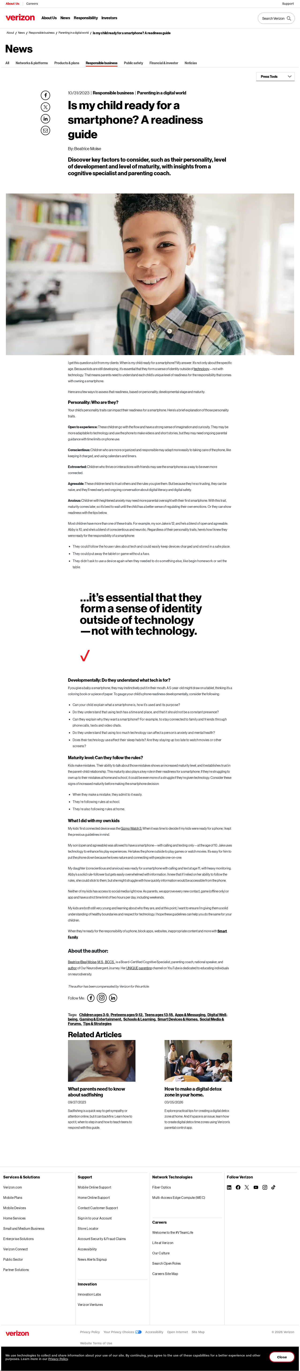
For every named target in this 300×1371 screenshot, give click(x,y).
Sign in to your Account (95, 1218)
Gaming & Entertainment (100, 1019)
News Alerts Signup (92, 1259)
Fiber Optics (161, 1187)
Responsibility (86, 17)
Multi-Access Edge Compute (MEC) (178, 1198)
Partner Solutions (16, 1270)
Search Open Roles (166, 1263)
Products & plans (66, 63)
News (65, 17)
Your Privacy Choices (119, 1332)
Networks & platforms (32, 63)
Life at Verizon (162, 1243)
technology (201, 369)
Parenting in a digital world (74, 32)
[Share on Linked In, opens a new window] (45, 118)
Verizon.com (12, 1187)
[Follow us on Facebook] (90, 998)
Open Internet (177, 1332)
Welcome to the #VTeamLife (172, 1232)
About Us (12, 3)
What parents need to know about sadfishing (96, 1091)
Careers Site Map (165, 1274)
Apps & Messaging (190, 1014)
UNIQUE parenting (139, 968)
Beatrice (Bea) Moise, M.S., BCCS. (91, 962)
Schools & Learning (139, 1019)
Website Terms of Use (96, 1343)
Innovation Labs (89, 1294)
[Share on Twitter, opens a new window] (45, 107)
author (72, 968)
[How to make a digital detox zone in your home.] (198, 1061)
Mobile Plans (12, 1198)
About (10, 32)
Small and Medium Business (24, 1228)
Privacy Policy (90, 1332)
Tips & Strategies (97, 1023)
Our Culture (161, 1253)
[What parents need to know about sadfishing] (101, 1061)
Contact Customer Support (98, 1208)
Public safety (133, 63)
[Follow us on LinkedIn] (113, 998)
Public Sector (13, 1259)
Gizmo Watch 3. (131, 828)
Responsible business (42, 32)
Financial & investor (164, 63)
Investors (109, 17)
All (7, 63)
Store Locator (88, 1228)
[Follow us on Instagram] (102, 998)
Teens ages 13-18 (159, 1014)
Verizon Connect (15, 1249)
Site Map (198, 1332)
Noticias (191, 63)
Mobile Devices (14, 1208)
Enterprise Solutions (18, 1239)
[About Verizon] (20, 17)
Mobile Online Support (94, 1187)
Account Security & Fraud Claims (102, 1239)
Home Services (14, 1218)
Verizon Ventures (90, 1305)
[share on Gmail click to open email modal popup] (45, 129)
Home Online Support (94, 1198)
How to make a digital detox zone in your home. (193, 1091)
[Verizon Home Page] (17, 1333)
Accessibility (87, 1249)
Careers (32, 3)
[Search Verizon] (276, 18)
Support (288, 3)
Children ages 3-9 (94, 1014)
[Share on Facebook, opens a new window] (45, 95)
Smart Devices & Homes (178, 1019)
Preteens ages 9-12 (126, 1014)
